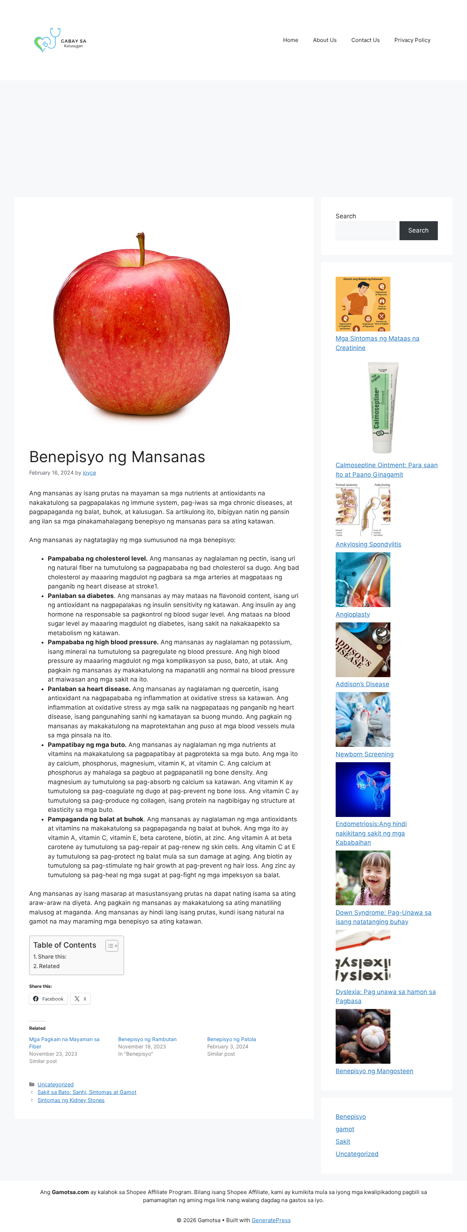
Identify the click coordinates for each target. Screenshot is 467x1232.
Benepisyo (351, 1116)
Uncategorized (56, 1084)
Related (49, 966)
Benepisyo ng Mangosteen (374, 1071)
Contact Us (365, 40)
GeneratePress (271, 1220)
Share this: (52, 956)
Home (290, 40)
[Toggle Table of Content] (108, 946)
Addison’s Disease (362, 684)
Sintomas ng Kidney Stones (71, 1100)
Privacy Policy (412, 40)
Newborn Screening (365, 754)
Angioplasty (353, 614)
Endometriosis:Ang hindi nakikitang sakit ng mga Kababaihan (371, 833)
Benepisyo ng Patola (231, 1039)
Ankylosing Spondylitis (368, 544)
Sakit (343, 1141)
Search (346, 216)
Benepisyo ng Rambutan (147, 1039)
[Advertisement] (233, 135)
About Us (325, 40)
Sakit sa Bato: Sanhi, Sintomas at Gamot (87, 1092)
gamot (345, 1129)
